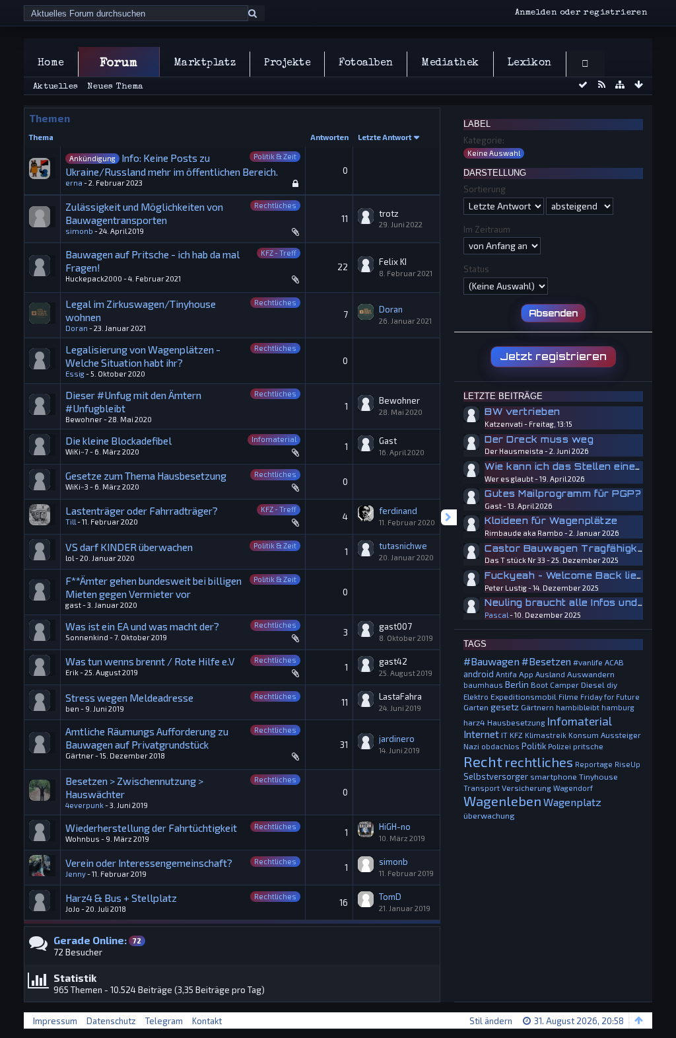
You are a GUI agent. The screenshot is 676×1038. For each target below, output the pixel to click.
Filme (568, 696)
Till (70, 521)
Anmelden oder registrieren (581, 13)
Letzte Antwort (384, 137)
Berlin (517, 684)
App (526, 674)
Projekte (287, 63)
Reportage (594, 764)
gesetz (504, 707)
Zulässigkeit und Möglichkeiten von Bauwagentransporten (144, 213)
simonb (79, 231)
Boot (539, 684)
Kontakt (207, 1021)
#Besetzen (546, 661)
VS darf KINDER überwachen (129, 546)
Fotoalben (366, 63)
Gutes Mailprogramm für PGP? (563, 493)
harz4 (474, 722)
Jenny (75, 874)
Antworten (329, 137)
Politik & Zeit (275, 156)
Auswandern (591, 674)
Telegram (164, 1021)
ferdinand (398, 510)
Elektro (476, 696)
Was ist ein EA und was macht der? (142, 626)
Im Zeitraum (486, 229)
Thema (41, 137)
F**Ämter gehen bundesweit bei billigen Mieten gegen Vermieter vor (153, 587)
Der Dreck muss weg (539, 439)
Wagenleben (502, 801)
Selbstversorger (495, 776)
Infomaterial (274, 439)
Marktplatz (205, 63)
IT (504, 734)
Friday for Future (610, 696)
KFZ (516, 734)
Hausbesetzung (516, 722)
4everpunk (84, 805)
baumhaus (483, 685)
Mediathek (450, 63)
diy (612, 684)
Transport (481, 788)
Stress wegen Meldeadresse (129, 697)
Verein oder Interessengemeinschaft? (148, 862)
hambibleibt (577, 707)
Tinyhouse (598, 776)
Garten (476, 707)
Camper (564, 684)
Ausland (550, 674)
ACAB (614, 662)
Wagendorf (573, 788)
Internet (481, 734)
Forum (118, 63)
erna (74, 182)
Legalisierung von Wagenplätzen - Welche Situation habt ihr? (142, 356)
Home (51, 63)
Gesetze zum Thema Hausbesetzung (145, 475)
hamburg (617, 707)
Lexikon (530, 63)
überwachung (489, 815)
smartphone (553, 776)
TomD (390, 896)
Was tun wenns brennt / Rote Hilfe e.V (150, 661)
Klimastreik (545, 735)
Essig (74, 373)
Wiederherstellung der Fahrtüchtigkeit (151, 827)
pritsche (588, 746)
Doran (76, 328)
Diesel (593, 684)
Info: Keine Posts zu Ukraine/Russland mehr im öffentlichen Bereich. (171, 164)
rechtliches (538, 762)
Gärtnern (537, 707)
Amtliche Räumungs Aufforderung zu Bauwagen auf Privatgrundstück (146, 738)
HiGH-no (395, 826)
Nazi (471, 746)
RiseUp (627, 764)
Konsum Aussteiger (604, 734)
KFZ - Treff (278, 252)
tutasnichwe (403, 545)
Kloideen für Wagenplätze (551, 520)
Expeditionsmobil (523, 696)
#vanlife (588, 662)
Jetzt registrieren (553, 356)
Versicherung (526, 787)
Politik (534, 746)
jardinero (397, 738)
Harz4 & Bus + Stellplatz (121, 897)
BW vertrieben (522, 411)
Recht (482, 761)
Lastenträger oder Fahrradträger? (141, 510)
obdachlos (500, 746)
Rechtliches (275, 205)
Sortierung (484, 189)
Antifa (506, 674)
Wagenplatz (572, 802)
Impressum (55, 1021)
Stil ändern (490, 1021)
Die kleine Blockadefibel (118, 440)
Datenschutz (111, 1021)
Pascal (496, 615)
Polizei (559, 746)
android (478, 674)
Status (476, 269)
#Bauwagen (491, 661)
